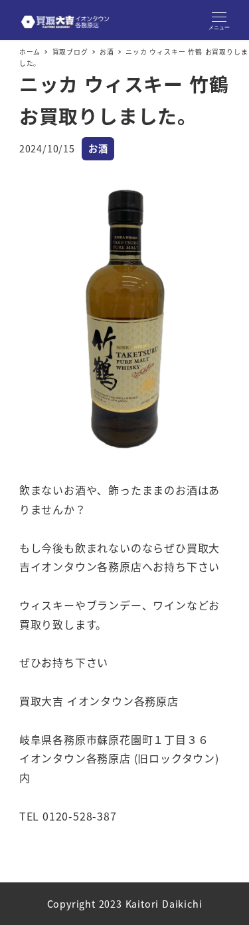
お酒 (98, 148)
